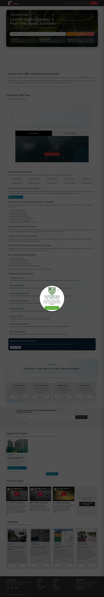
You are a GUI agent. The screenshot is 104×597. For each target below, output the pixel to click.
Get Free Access (52, 308)
